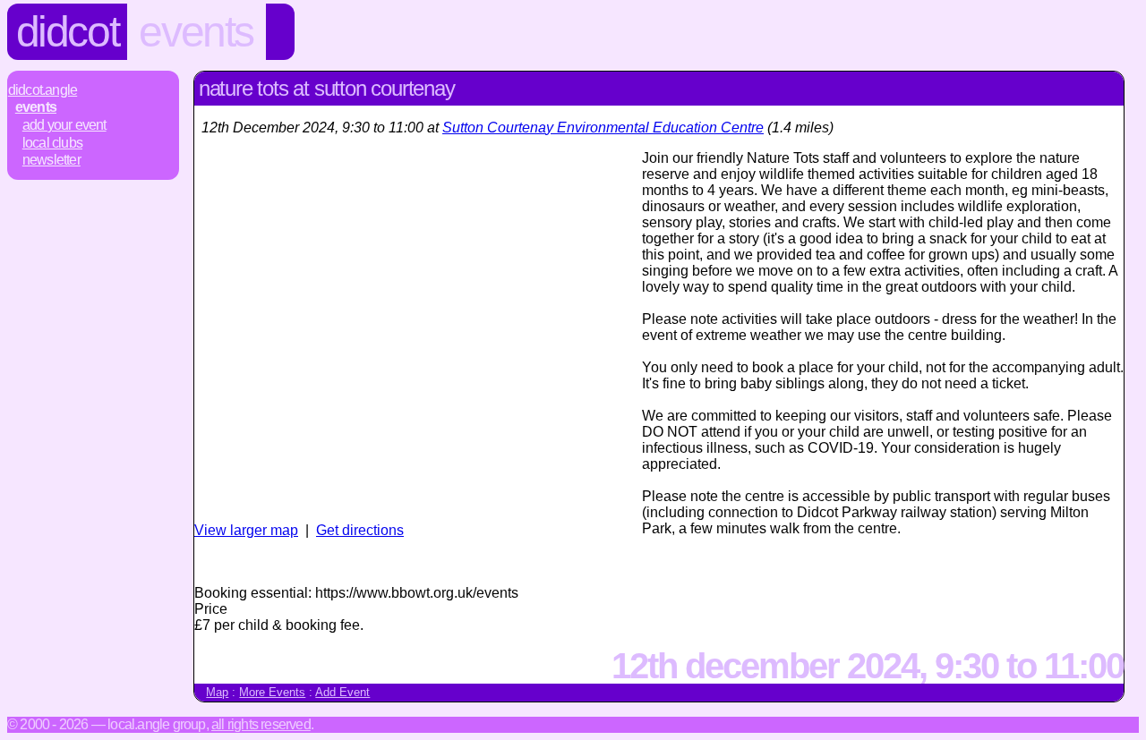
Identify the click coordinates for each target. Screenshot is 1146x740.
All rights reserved (261, 724)
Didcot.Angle (42, 90)
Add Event (342, 692)
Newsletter (51, 159)
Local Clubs (52, 142)
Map (217, 692)
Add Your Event (64, 124)
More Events (272, 692)
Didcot (67, 31)
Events (196, 31)
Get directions (360, 530)
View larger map (246, 530)
